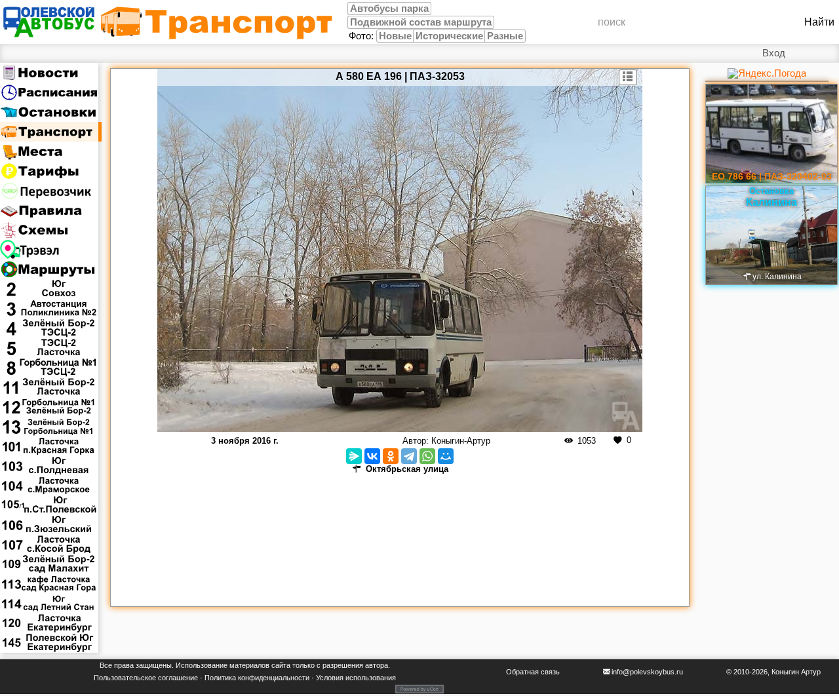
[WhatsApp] (427, 456)
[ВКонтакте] (372, 456)
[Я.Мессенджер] (354, 456)
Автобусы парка (389, 8)
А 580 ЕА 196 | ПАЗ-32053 (400, 76)
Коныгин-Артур (460, 441)
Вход (773, 53)
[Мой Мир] (446, 456)
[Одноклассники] (391, 456)
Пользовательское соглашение (146, 678)
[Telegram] (409, 456)
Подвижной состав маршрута (421, 22)
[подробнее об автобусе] (628, 77)
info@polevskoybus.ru (647, 672)
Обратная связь (533, 672)
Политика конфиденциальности (257, 678)
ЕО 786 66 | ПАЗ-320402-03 (772, 176)
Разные (505, 36)
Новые (395, 36)
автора (376, 665)
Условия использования (356, 678)
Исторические (449, 36)
